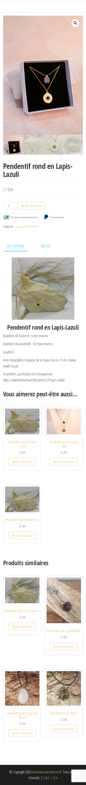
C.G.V (54, 777)
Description (15, 245)
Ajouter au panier (31, 205)
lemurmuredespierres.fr (47, 771)
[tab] (18, 246)
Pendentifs (33, 226)
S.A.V (46, 777)
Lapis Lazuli (21, 226)
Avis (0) (45, 245)
